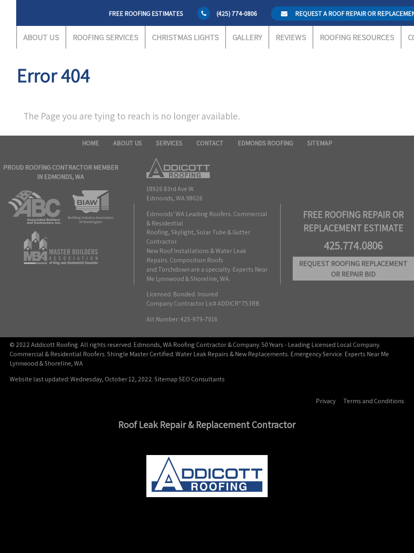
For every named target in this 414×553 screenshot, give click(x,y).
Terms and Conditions (373, 401)
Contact (210, 143)
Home (90, 143)
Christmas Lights (185, 37)
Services (169, 143)
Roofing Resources (357, 37)
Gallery (247, 37)
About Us (41, 37)
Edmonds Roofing (265, 143)
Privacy (326, 401)
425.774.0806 (353, 245)
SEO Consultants (202, 379)
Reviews (291, 37)
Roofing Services (105, 37)
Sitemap (319, 143)
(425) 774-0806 (236, 13)
